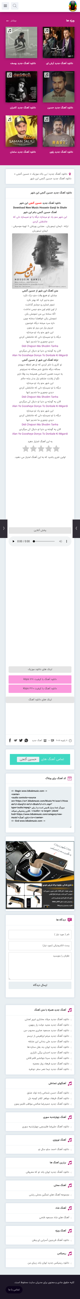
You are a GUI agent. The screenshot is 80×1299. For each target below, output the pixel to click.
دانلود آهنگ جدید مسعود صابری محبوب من (46, 1031)
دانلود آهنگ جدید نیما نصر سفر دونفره (49, 1069)
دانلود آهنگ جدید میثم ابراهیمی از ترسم (48, 1036)
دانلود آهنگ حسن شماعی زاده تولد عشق (48, 1093)
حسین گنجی (22, 174)
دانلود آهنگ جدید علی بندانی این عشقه (48, 1042)
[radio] (56, 449)
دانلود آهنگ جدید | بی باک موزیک (49, 174)
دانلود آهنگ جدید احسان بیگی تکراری (49, 1053)
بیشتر (13, 21)
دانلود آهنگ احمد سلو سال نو (53, 1149)
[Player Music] (40, 908)
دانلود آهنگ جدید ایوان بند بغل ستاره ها (48, 1047)
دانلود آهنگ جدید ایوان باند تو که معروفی (47, 1172)
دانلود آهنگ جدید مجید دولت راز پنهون (49, 1025)
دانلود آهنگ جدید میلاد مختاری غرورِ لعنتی (47, 1019)
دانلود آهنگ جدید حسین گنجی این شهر (51, 193)
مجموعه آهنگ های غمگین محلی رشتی (49, 1195)
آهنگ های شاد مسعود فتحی (54, 1218)
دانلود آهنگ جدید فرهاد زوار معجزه (51, 1064)
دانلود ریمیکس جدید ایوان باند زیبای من (48, 1263)
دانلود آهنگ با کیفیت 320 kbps (40, 689)
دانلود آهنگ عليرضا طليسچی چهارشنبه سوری (45, 1127)
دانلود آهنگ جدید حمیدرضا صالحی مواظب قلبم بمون (41, 1104)
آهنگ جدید (37, 740)
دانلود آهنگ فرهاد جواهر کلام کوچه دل (48, 1098)
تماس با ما (14, 1290)
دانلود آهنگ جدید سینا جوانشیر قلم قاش (47, 1058)
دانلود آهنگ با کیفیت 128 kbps (40, 679)
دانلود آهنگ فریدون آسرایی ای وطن (50, 1240)
